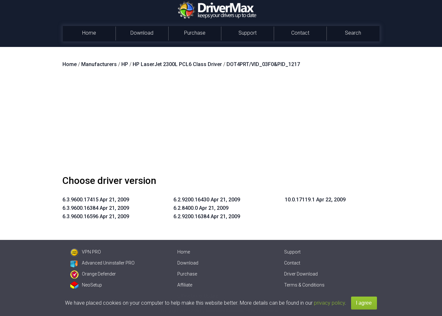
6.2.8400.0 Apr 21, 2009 (200, 208)
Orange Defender (99, 274)
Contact (300, 33)
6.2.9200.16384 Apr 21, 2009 (206, 216)
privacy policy (329, 303)
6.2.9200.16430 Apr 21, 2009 (206, 200)
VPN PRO (91, 252)
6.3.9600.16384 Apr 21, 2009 (95, 208)
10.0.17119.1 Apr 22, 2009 (315, 200)
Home (89, 33)
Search (353, 33)
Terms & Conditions (304, 285)
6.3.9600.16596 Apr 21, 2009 (95, 216)
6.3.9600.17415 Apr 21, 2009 (95, 200)
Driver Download (301, 274)
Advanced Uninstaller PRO (108, 263)
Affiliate (184, 285)
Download (141, 33)
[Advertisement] (221, 124)
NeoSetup (92, 285)
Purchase (194, 33)
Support (247, 33)
